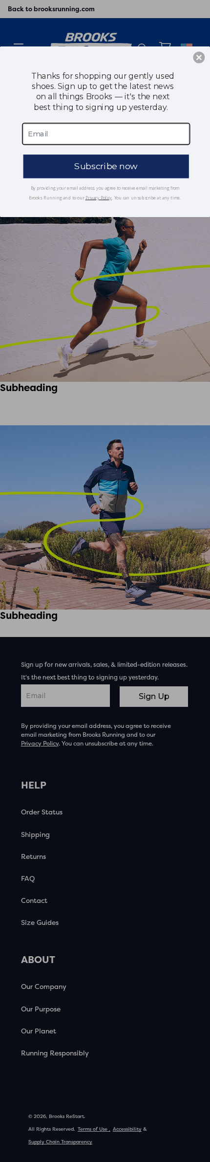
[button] (199, 57)
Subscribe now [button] (106, 166)
